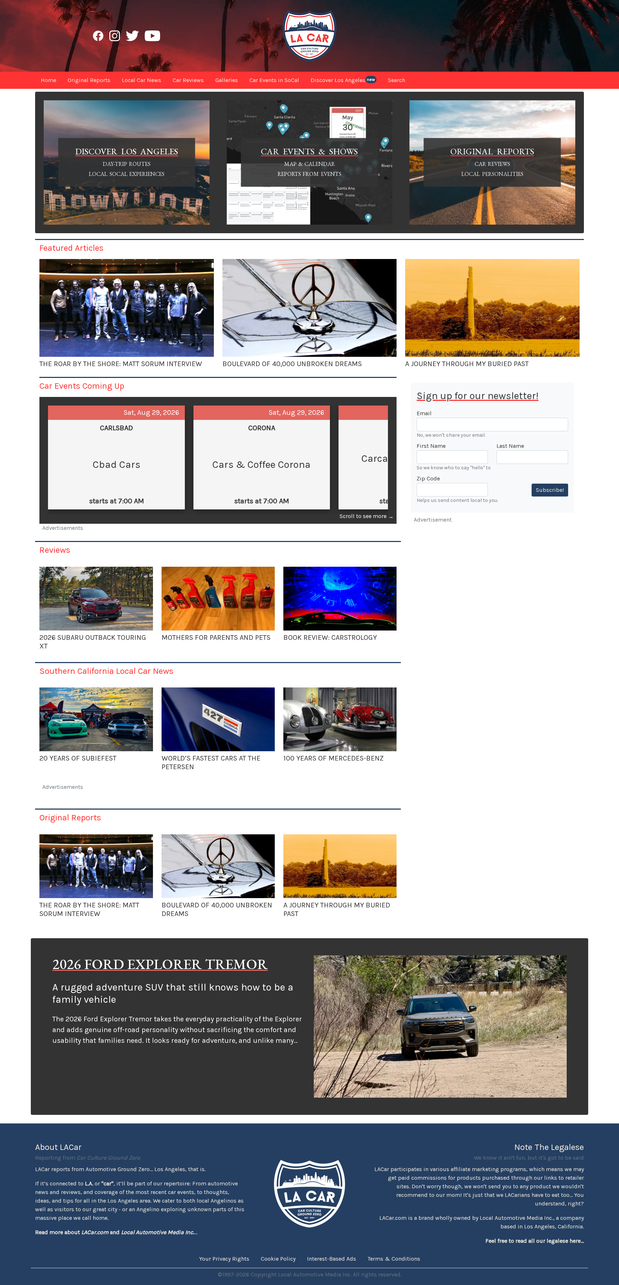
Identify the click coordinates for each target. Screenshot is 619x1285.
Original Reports (70, 817)
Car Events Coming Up (81, 386)
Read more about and (114, 1232)
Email (424, 413)
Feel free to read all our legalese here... (534, 1240)
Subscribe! (550, 489)
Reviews (54, 550)
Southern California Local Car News (106, 671)
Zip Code (428, 478)
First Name (431, 445)
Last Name (510, 445)
